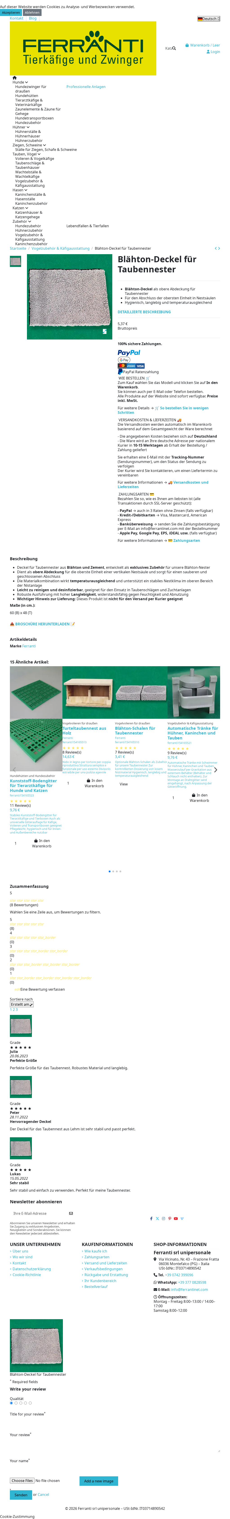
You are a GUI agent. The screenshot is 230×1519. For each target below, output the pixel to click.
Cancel (43, 1494)
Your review (20, 1434)
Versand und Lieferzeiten (105, 1263)
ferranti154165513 (74, 742)
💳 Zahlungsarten (184, 540)
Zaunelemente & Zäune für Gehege (38, 111)
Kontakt (17, 18)
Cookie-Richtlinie (27, 1274)
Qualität (17, 1398)
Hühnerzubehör (29, 140)
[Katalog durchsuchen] (174, 48)
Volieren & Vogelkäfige (34, 158)
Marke (15, 646)
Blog (33, 18)
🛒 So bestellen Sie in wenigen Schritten (163, 410)
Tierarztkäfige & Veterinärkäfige (29, 102)
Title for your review (28, 1413)
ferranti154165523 (22, 795)
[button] (115, 82)
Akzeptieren (11, 12)
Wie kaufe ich (95, 1251)
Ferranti (29, 646)
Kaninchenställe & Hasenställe (30, 196)
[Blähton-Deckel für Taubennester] (21, 1025)
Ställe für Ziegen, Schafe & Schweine (46, 149)
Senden (21, 1495)
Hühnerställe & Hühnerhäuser (28, 133)
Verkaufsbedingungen (103, 1269)
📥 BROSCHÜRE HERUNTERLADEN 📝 (42, 624)
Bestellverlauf (96, 1286)
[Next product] (219, 248)
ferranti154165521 (180, 743)
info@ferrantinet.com (189, 1289)
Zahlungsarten (96, 1257)
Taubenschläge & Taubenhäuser (29, 165)
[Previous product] (216, 248)
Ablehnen (32, 12)
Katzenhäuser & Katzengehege (28, 214)
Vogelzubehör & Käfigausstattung (30, 183)
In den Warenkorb (41, 843)
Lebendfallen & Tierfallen (87, 226)
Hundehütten (26, 95)
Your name (20, 1460)
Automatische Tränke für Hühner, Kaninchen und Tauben (193, 733)
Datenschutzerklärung (32, 1269)
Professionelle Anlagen (86, 86)
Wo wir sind (23, 1257)
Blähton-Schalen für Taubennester (135, 730)
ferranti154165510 (127, 742)
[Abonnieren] (71, 1213)
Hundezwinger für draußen (30, 88)
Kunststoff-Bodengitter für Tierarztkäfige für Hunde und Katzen (33, 785)
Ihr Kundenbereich (100, 1281)
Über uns (20, 1251)
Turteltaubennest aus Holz (84, 730)
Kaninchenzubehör (31, 203)
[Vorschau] (36, 769)
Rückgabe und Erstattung (106, 1274)
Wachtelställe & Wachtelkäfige (28, 174)
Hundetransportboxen (34, 118)
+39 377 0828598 (192, 1282)
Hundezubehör (28, 122)
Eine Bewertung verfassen (40, 989)
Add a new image (98, 1481)
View (124, 784)
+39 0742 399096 (179, 1274)
